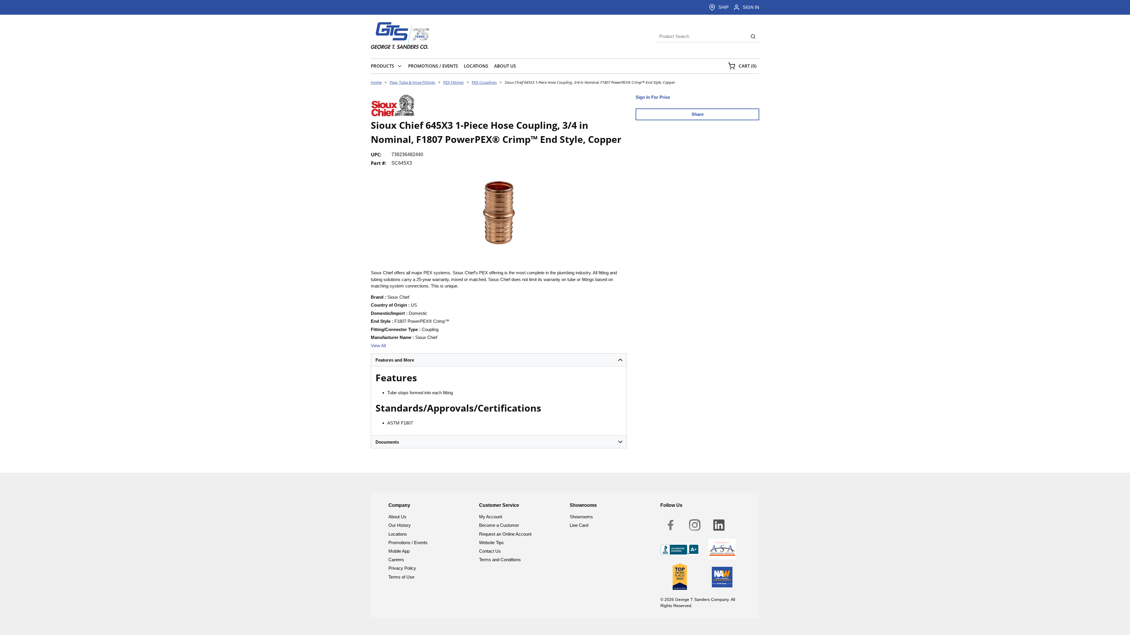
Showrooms (581, 516)
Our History (399, 525)
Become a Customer (499, 525)
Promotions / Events (408, 542)
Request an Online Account (505, 534)
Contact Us (490, 551)
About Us (397, 516)
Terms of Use (401, 576)
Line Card (579, 525)
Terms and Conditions (500, 559)
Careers (396, 559)
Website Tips (491, 542)
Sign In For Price (653, 97)
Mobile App (399, 551)
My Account (490, 516)
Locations (397, 534)
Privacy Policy (402, 568)
